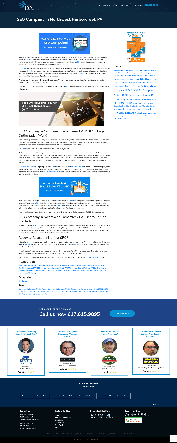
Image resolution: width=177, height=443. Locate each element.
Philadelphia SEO (96, 434)
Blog (130, 5)
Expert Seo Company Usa (143, 75)
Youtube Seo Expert (120, 118)
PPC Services (145, 82)
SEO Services (135, 112)
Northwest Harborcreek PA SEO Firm (91, 289)
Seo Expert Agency (135, 95)
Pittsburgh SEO (108, 434)
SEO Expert (121, 94)
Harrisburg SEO (64, 434)
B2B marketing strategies (131, 70)
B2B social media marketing (126, 73)
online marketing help (129, 83)
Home (98, 5)
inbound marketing (119, 79)
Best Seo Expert (140, 73)
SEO (30, 57)
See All (154, 404)
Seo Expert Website (140, 106)
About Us (116, 5)
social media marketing (149, 113)
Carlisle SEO (54, 434)
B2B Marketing (119, 70)
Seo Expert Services (126, 106)
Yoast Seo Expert (151, 116)
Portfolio (124, 5)
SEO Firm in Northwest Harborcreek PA (33, 294)
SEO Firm (127, 108)
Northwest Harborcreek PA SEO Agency (33, 289)
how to (81, 73)
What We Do (106, 5)
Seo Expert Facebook (148, 99)
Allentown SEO (44, 434)
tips (122, 116)
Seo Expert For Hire (139, 103)
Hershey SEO (75, 434)
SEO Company (24, 281)
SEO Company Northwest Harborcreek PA (93, 291)
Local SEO (144, 78)
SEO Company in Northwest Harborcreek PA (62, 291)
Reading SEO (118, 434)
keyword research (77, 167)
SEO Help (145, 109)
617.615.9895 (151, 5)
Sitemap (58, 430)
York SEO (127, 434)
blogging (148, 73)
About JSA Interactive (63, 417)
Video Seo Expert (139, 116)
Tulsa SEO (134, 434)
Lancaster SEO (85, 434)
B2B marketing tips (144, 70)
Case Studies (138, 5)
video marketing (128, 116)
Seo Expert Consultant (133, 99)
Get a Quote (122, 313)
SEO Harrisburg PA (137, 109)
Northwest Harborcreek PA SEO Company (63, 289)
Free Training (59, 425)
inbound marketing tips (131, 79)
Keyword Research (26, 167)
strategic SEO (117, 116)
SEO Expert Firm (123, 102)
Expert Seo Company (127, 75)
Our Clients (59, 420)
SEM (127, 90)
